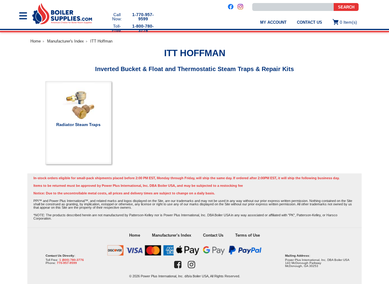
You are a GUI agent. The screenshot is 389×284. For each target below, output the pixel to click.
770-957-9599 (67, 263)
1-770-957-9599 (143, 16)
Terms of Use (247, 235)
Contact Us (309, 22)
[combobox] (293, 7)
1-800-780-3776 (143, 28)
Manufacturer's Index (65, 41)
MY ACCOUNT (273, 22)
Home (35, 41)
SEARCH (346, 7)
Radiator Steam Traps (78, 124)
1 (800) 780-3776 (71, 260)
